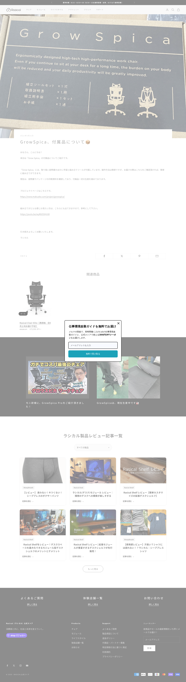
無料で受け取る (93, 354)
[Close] (118, 323)
